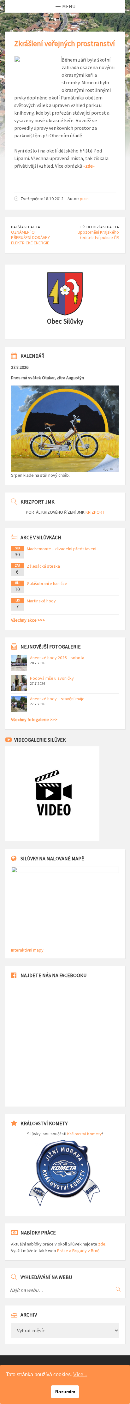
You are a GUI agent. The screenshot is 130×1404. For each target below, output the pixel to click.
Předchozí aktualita (99, 226)
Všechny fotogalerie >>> (34, 719)
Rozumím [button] (65, 1391)
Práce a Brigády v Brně (78, 1250)
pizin (84, 198)
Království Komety (84, 1134)
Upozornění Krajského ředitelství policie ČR (98, 234)
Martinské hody (41, 601)
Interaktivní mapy (27, 950)
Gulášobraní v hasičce (47, 583)
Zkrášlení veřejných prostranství (64, 43)
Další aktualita (25, 226)
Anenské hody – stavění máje (57, 699)
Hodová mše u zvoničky (52, 678)
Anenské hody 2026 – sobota (57, 657)
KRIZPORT (95, 512)
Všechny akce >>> (28, 620)
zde (101, 1244)
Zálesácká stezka (43, 566)
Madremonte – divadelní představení (61, 549)
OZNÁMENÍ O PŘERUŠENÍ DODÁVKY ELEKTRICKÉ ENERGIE (30, 237)
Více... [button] (80, 1374)
